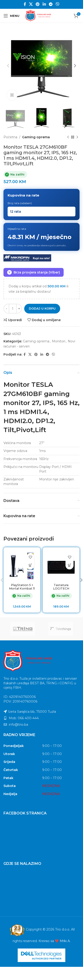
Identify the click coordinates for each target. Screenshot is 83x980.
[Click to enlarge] (12, 95)
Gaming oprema (36, 137)
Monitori (58, 341)
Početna (10, 137)
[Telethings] (61, 628)
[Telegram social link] (50, 4)
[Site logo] (41, 15)
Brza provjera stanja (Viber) (34, 272)
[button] (30, 565)
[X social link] (30, 4)
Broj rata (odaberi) (20, 203)
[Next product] (77, 137)
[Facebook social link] (24, 4)
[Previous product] (68, 137)
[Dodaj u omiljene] (30, 557)
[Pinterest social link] (37, 4)
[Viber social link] (57, 4)
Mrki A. (65, 941)
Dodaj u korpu (42, 308)
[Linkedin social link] (44, 4)
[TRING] (22, 628)
